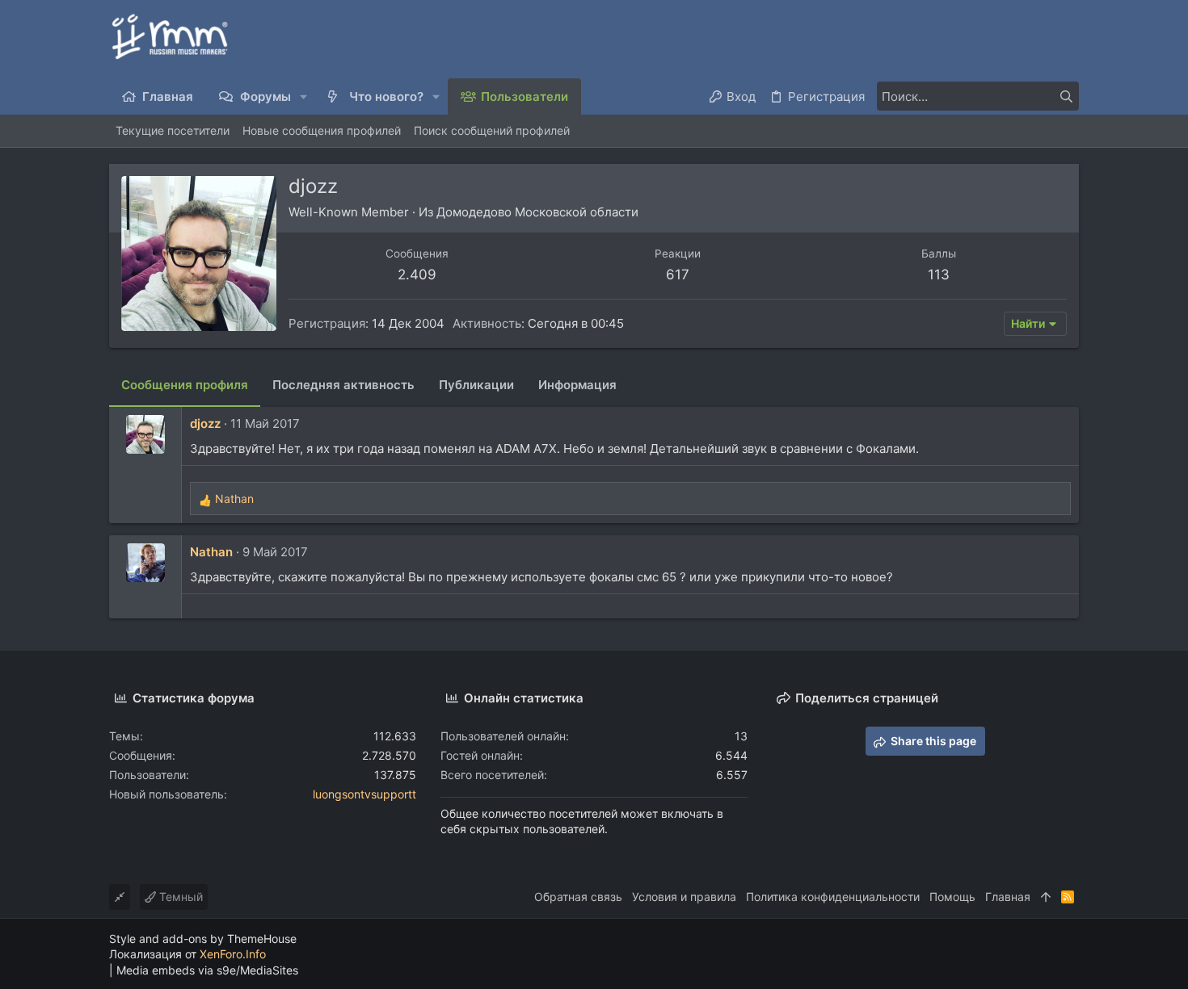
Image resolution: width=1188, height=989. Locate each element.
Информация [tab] (577, 384)
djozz (205, 423)
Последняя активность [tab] (343, 384)
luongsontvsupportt (364, 794)
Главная (1007, 896)
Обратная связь (578, 896)
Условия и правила (684, 896)
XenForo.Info (233, 954)
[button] (304, 96)
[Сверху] (1045, 897)
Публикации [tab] (476, 384)
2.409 (417, 274)
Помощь (952, 896)
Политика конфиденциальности (833, 896)
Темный (179, 896)
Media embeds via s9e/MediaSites (207, 970)
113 (939, 274)
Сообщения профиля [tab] (184, 384)
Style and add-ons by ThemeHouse (203, 938)
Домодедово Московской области (537, 212)
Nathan (211, 551)
